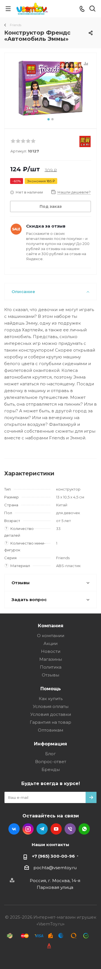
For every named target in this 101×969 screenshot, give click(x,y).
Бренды (51, 769)
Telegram (42, 829)
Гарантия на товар (50, 722)
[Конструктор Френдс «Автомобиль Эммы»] (50, 88)
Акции (50, 643)
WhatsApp (84, 829)
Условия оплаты (50, 706)
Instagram (28, 829)
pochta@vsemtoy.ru (55, 867)
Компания (50, 625)
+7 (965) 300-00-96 (53, 856)
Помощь (50, 688)
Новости (50, 651)
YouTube (56, 829)
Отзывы (50, 675)
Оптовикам (50, 730)
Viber (70, 829)
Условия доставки (50, 714)
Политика (50, 667)
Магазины (50, 659)
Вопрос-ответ (50, 761)
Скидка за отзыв (45, 226)
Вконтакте (14, 829)
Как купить (51, 698)
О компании (50, 635)
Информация (50, 744)
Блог (50, 753)
